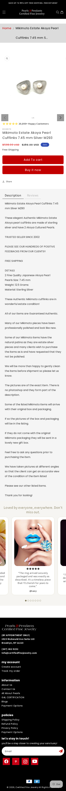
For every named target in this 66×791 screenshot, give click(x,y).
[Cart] (63, 12)
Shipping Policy (11, 719)
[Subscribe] (60, 751)
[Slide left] (4, 117)
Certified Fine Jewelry (27, 787)
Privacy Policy (10, 728)
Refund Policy (10, 723)
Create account (11, 666)
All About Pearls (11, 693)
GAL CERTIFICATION (13, 697)
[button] (4, 12)
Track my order (11, 671)
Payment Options (12, 705)
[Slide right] (60, 117)
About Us (7, 685)
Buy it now (33, 170)
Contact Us (8, 689)
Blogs (5, 701)
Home (6, 28)
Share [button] (9, 181)
